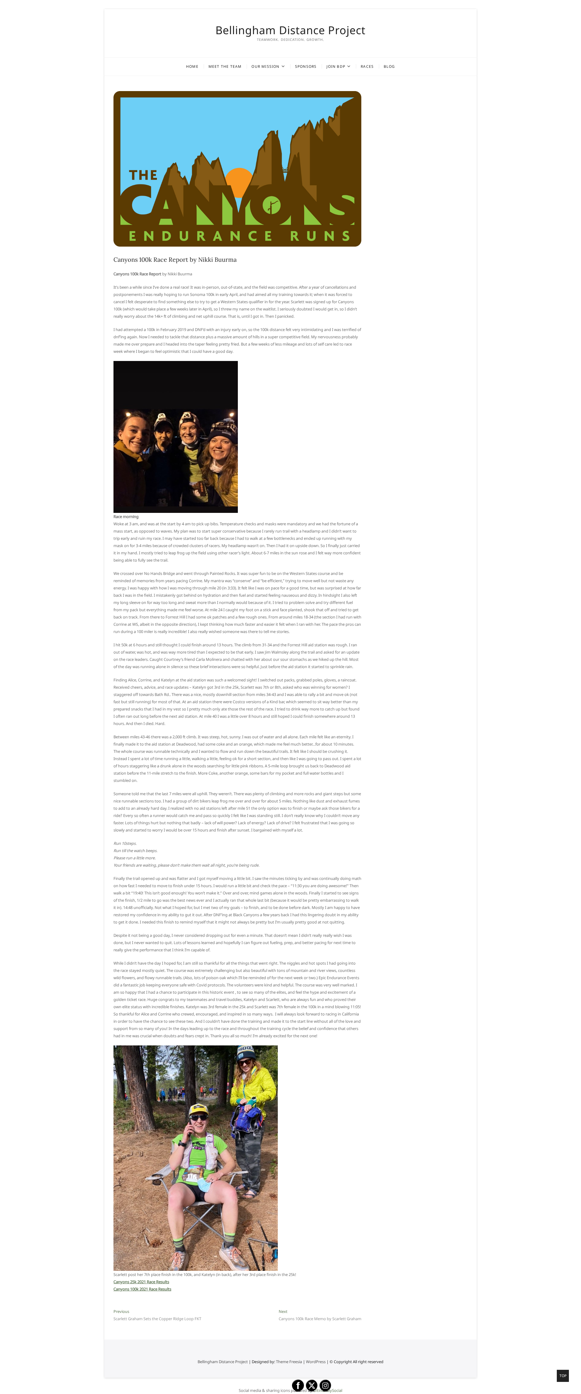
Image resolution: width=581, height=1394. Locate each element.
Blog (389, 66)
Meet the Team (225, 66)
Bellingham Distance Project (290, 30)
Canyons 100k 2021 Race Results (142, 1289)
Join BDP (336, 66)
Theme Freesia (289, 1361)
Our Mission (265, 66)
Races (367, 66)
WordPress (316, 1361)
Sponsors (306, 66)
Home (192, 66)
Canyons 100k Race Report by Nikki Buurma (175, 259)
